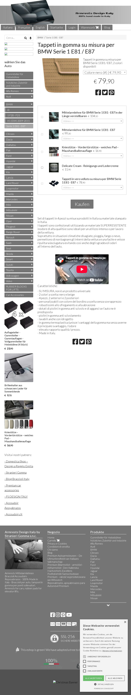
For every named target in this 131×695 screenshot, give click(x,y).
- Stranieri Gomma (15, 472)
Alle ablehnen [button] (115, 678)
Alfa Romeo (12, 91)
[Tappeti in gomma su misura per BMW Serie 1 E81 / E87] (59, 75)
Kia (8, 172)
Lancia (9, 177)
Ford (8, 155)
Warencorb (88, 27)
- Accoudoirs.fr (13, 514)
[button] (99, 656)
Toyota (10, 270)
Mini (8, 204)
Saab (9, 242)
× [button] (125, 622)
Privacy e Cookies (57, 543)
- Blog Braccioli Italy (16, 479)
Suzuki (9, 264)
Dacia (9, 139)
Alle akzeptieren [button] (93, 678)
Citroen (10, 133)
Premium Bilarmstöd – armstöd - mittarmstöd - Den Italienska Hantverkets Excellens (65, 567)
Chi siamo (52, 549)
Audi (8, 96)
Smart (9, 259)
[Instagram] (58, 615)
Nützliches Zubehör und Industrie (16, 84)
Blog (107, 27)
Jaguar (9, 166)
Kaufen (82, 204)
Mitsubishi (11, 210)
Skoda (9, 253)
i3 (8, 109)
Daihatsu (11, 144)
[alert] (104, 655)
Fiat (8, 150)
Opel (9, 221)
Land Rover (12, 182)
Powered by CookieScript (104, 689)
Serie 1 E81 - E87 (54, 37)
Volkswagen (12, 275)
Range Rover (13, 231)
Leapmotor (12, 188)
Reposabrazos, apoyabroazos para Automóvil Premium (66, 584)
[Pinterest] (63, 615)
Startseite (56, 27)
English (40, 27)
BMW (40, 37)
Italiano (8, 27)
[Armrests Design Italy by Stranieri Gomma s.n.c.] (65, 15)
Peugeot (10, 226)
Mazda (10, 193)
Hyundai (10, 161)
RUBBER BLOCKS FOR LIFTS (16, 288)
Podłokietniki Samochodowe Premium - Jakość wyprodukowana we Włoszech (66, 576)
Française (24, 27)
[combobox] (104, 72)
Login (72, 27)
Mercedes (12, 199)
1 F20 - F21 (13, 115)
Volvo (9, 281)
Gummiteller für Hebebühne (14, 75)
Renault (10, 237)
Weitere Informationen (112, 650)
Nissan (9, 215)
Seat (8, 248)
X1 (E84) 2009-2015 (18, 120)
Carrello (52, 540)
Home (50, 537)
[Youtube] (69, 615)
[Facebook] (52, 615)
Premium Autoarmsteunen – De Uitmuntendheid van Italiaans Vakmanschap (64, 558)
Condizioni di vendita (58, 546)
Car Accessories (15, 294)
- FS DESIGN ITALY (16, 496)
